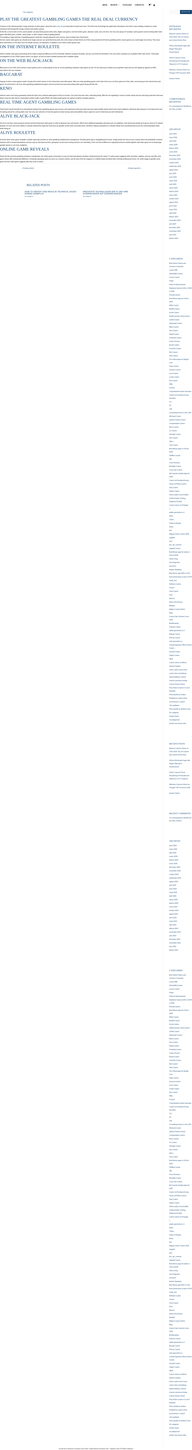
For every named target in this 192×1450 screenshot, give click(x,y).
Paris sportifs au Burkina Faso (179, 709)
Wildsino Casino (175, 584)
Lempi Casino (174, 377)
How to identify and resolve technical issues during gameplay (50, 193)
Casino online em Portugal (178, 505)
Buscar (186, 12)
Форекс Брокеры (175, 569)
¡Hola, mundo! (176, 109)
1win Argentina (174, 562)
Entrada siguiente (135, 168)
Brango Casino (174, 634)
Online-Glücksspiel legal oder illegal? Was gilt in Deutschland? (179, 49)
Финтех (172, 598)
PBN (171, 384)
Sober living (173, 559)
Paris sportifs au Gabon (177, 694)
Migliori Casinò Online (177, 609)
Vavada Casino (174, 652)
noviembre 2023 (175, 220)
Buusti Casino (174, 345)
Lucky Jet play (61, 26)
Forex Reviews (174, 463)
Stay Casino (173, 487)
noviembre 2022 (175, 231)
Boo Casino (173, 352)
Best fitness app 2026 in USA (179, 573)
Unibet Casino (174, 320)
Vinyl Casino (173, 591)
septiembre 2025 (175, 166)
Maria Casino (174, 327)
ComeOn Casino (175, 348)
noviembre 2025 (175, 159)
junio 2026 (173, 134)
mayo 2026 (173, 137)
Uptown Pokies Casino (177, 420)
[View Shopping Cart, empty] (149, 5)
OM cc (171, 441)
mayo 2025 (173, 181)
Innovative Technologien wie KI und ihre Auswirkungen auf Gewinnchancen (105, 193)
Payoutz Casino (174, 627)
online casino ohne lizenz (178, 670)
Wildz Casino (174, 305)
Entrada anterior (27, 168)
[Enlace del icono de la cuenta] (154, 5)
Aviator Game (174, 716)
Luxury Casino (174, 277)
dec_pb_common (175, 545)
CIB (170, 409)
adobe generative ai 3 (177, 630)
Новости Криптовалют (177, 284)
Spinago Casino (175, 434)
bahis (171, 516)
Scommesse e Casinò (177, 702)
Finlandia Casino (175, 338)
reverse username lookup (178, 680)
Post (170, 595)
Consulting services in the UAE (180, 412)
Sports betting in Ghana (177, 677)
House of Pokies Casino (177, 484)
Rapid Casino (174, 334)
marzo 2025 (173, 188)
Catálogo (127, 5)
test (170, 530)
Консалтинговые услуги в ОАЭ (180, 577)
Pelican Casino (174, 638)
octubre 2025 (173, 162)
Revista (114, 5)
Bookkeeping (174, 623)
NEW (171, 659)
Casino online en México (178, 662)
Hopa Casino (174, 366)
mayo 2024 (173, 209)
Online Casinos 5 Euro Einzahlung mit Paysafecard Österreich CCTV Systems (179, 61)
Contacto (139, 5)
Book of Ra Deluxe (176, 602)
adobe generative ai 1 (177, 512)
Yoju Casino (173, 445)
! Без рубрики (174, 705)
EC (170, 405)
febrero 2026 (173, 148)
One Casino (173, 438)
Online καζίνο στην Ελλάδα (178, 495)
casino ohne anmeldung (177, 673)
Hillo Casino (173, 356)
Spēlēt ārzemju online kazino (179, 316)
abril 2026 (172, 141)
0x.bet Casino (174, 312)
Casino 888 (173, 270)
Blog (170, 613)
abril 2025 (172, 184)
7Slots (171, 519)
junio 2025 (173, 177)
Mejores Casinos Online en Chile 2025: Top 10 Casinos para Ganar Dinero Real (179, 37)
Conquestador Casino (177, 423)
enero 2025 (173, 195)
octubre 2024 (173, 199)
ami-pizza (172, 566)
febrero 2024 (173, 217)
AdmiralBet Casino (176, 274)
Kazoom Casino (175, 370)
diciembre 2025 (174, 155)
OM (170, 459)
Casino (171, 587)
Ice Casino (173, 431)
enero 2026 (173, 152)
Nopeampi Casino (175, 323)
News (171, 527)
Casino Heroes (174, 341)
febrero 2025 (173, 191)
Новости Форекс (175, 523)
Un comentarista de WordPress (180, 106)
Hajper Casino (174, 655)
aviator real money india (177, 723)
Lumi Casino (173, 373)
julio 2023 (172, 224)
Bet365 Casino (174, 309)
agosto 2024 (173, 202)
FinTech (172, 388)
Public (171, 281)
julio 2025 (172, 173)
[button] (119, 5)
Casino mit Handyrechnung (179, 480)
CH (170, 402)
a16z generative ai (175, 641)
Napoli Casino (174, 491)
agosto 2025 (173, 170)
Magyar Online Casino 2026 (179, 534)
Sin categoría (28, 12)
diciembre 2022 (174, 227)
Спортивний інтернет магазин (180, 391)
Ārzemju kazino (174, 295)
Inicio (104, 5)
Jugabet (172, 537)
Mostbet (172, 606)
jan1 (170, 541)
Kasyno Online (174, 78)
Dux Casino (173, 380)
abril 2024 (172, 213)
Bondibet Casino (175, 466)
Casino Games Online (177, 684)
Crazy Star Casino (175, 470)
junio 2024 (173, 206)
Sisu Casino (173, 330)
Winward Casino (175, 416)
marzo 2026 (173, 144)
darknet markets (174, 666)
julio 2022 (172, 235)
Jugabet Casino (174, 548)
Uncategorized (174, 720)
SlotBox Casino (174, 455)
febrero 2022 (173, 238)
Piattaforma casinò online (178, 698)
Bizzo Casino (174, 427)
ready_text (173, 580)
